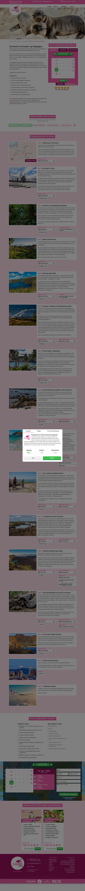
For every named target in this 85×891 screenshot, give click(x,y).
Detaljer (39, 431)
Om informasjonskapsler (53, 431)
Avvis (33, 458)
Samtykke (28, 431)
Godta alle (52, 458)
